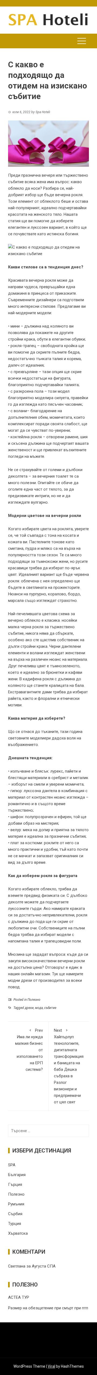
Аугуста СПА (44, 1266)
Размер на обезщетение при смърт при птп (48, 1308)
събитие (50, 1008)
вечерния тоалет (52, 476)
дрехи (29, 1008)
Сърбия (15, 1213)
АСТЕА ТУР (18, 1297)
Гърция (15, 1184)
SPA (11, 1165)
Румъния (16, 1204)
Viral (51, 1366)
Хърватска (18, 1233)
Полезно (33, 1000)
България (17, 1174)
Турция (14, 1223)
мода (39, 1008)
